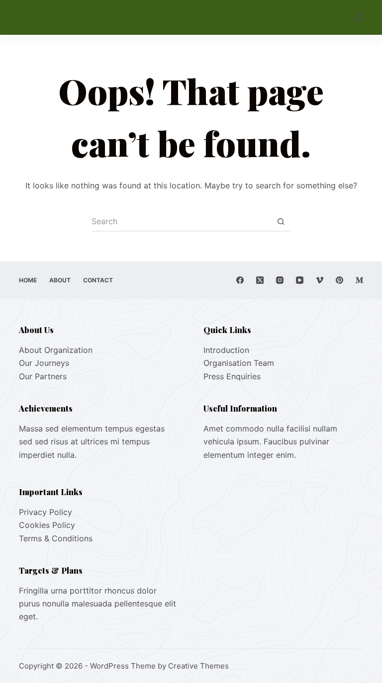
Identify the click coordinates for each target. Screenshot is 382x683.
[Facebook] (240, 280)
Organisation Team (238, 363)
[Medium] (359, 280)
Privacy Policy (45, 512)
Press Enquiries (232, 376)
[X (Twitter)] (260, 280)
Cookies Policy (47, 525)
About (60, 280)
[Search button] (280, 222)
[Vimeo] (319, 280)
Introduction (226, 350)
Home (28, 280)
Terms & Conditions (56, 538)
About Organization (56, 350)
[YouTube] (299, 280)
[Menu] (358, 17)
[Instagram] (280, 280)
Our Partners (43, 376)
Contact (98, 280)
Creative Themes (198, 666)
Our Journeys (44, 363)
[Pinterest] (339, 280)
